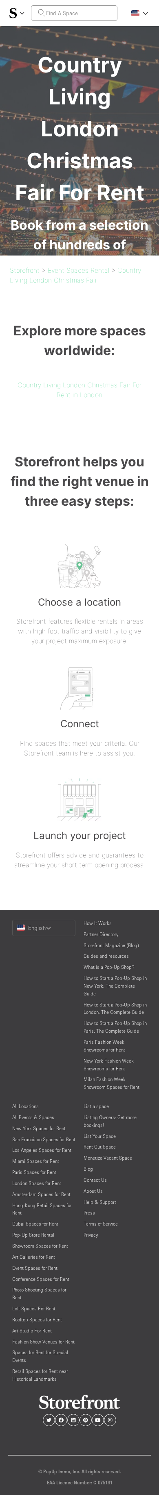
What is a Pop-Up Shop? (109, 967)
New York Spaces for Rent (39, 1128)
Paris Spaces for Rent (34, 1172)
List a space (96, 1106)
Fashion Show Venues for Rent (43, 1341)
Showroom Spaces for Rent (40, 1245)
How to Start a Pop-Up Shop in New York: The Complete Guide (115, 985)
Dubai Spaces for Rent (35, 1223)
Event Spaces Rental (78, 270)
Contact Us (95, 1180)
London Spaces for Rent (36, 1183)
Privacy (91, 1234)
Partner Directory (101, 934)
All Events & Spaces (33, 1117)
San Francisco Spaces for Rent (43, 1139)
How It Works (98, 923)
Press (89, 1212)
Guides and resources (106, 956)
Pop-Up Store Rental (33, 1234)
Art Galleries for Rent (33, 1257)
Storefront (25, 270)
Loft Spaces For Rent (33, 1308)
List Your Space (100, 1136)
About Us (93, 1191)
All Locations (25, 1106)
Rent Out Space (100, 1146)
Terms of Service (101, 1223)
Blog (88, 1169)
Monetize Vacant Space (108, 1157)
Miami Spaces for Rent (35, 1161)
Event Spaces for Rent (34, 1268)
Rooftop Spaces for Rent (37, 1319)
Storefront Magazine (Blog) (111, 945)
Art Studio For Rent (32, 1330)
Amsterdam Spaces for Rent (41, 1194)
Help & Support (100, 1202)
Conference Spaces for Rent (40, 1279)
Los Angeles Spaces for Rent (41, 1150)
